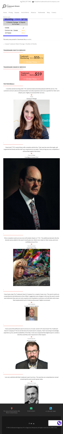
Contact (54, 12)
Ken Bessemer (32, 246)
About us (33, 12)
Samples (17, 12)
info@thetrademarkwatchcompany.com (46, 1)
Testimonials (41, 12)
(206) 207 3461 (26, 1)
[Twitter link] (31, 423)
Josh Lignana (31, 304)
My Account (6, 17)
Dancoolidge (31, 155)
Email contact (31, 411)
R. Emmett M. (31, 338)
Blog (48, 12)
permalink (28, 39)
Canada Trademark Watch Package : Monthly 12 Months (20, 44)
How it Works (25, 12)
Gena (31, 96)
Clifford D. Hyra (31, 383)
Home (5, 12)
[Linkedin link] (33, 423)
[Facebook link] (29, 423)
